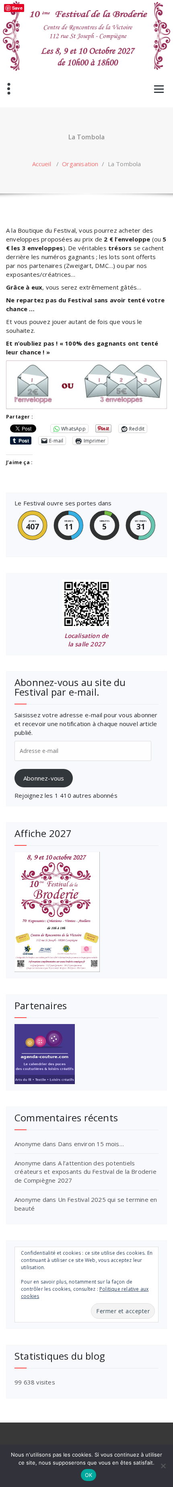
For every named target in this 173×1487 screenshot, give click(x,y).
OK (89, 1475)
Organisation (80, 164)
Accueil (41, 164)
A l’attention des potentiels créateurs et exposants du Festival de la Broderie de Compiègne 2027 (85, 1171)
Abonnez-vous (43, 778)
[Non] (163, 1466)
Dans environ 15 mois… (91, 1144)
